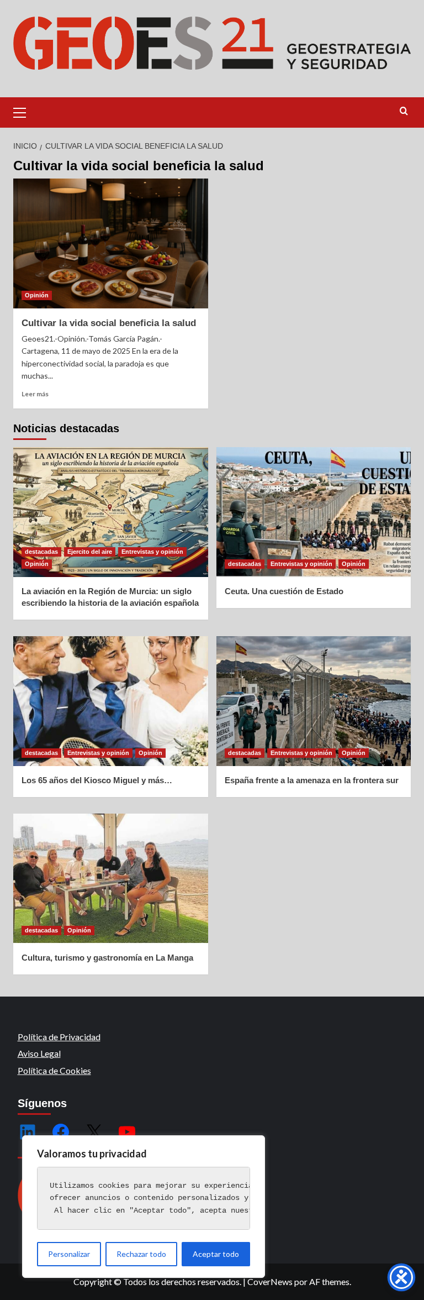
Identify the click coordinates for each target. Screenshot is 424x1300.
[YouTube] (127, 1132)
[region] (143, 1206)
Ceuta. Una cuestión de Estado (284, 591)
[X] (94, 1132)
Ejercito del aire (89, 551)
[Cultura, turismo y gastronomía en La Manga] (110, 878)
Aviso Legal (39, 1053)
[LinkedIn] (28, 1132)
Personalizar (69, 1254)
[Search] (404, 111)
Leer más (35, 394)
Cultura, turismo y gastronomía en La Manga (107, 957)
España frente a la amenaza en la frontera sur (312, 780)
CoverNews (270, 1281)
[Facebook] (61, 1132)
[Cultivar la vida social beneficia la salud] (110, 243)
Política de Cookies (54, 1070)
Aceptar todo (216, 1254)
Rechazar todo (141, 1254)
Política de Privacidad (59, 1036)
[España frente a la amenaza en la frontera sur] (313, 701)
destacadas (41, 551)
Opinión (37, 295)
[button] (24, 111)
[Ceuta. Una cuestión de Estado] (313, 512)
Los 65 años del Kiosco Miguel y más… (97, 780)
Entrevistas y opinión (152, 551)
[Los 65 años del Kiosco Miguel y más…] (110, 701)
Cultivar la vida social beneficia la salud (109, 323)
